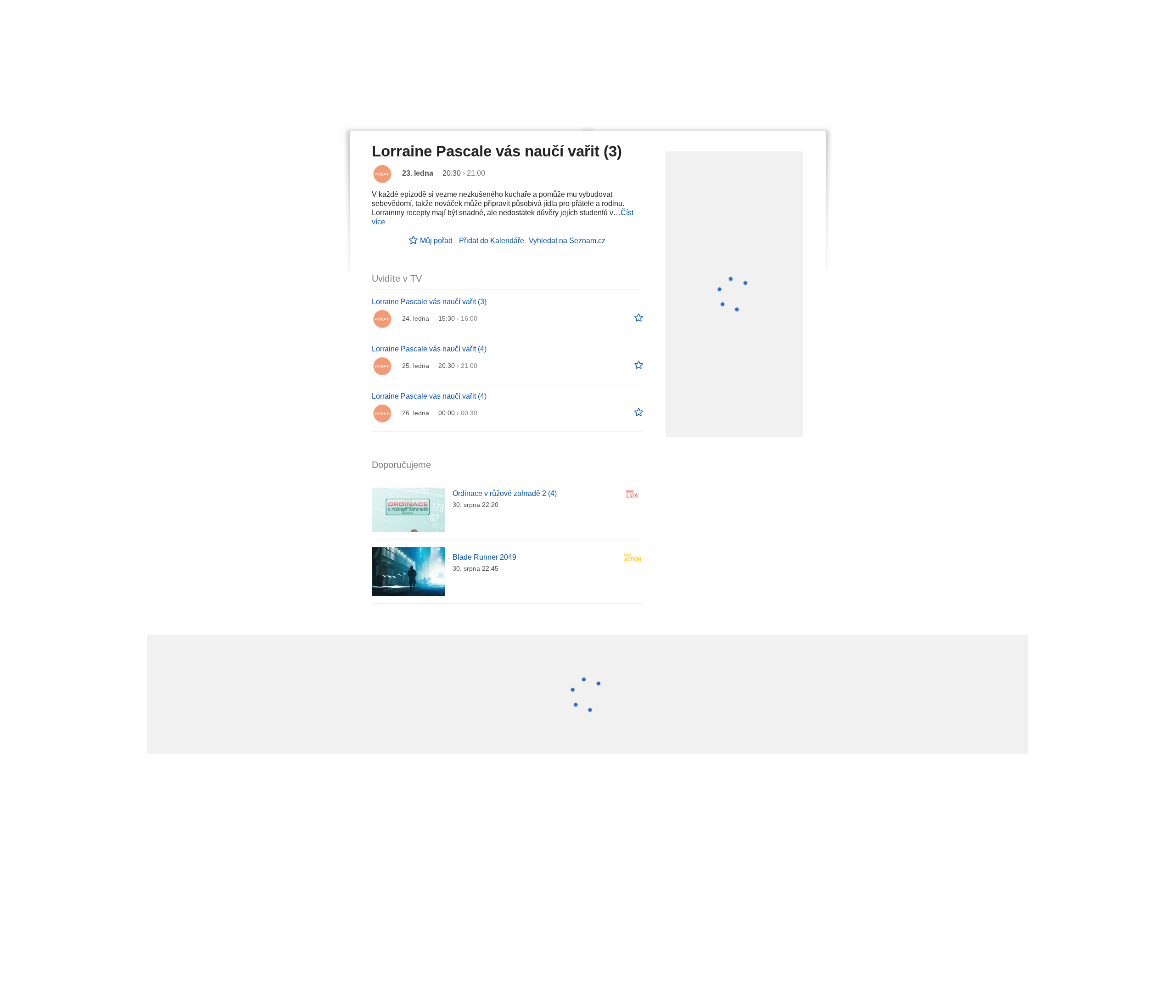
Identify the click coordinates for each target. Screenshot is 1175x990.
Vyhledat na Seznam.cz (567, 241)
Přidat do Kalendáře (491, 241)
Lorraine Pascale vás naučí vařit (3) (429, 302)
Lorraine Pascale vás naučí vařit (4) (429, 349)
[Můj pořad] (638, 318)
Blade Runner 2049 (484, 557)
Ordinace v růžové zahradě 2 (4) (505, 493)
